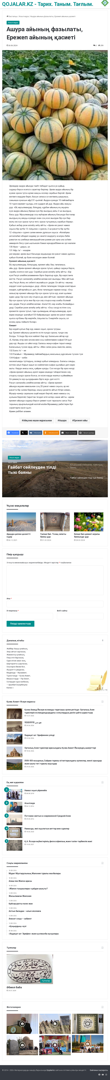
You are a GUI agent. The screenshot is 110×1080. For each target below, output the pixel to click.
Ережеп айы (81, 420)
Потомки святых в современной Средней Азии (47, 816)
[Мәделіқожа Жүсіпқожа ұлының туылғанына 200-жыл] (22, 1024)
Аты (9, 598)
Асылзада (29, 803)
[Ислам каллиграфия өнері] (87, 1024)
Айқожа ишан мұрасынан (37, 420)
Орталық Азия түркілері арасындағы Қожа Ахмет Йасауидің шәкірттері (60, 748)
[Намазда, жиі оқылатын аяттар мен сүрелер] (14, 832)
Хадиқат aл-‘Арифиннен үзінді (39, 735)
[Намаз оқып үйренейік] (14, 794)
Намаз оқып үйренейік (35, 790)
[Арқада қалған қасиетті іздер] (21, 521)
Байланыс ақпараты (99, 1070)
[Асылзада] (14, 807)
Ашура (62, 420)
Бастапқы (12, 16)
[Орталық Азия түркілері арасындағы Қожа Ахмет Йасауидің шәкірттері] (14, 751)
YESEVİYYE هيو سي (32, 722)
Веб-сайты (62, 611)
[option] (55, 468)
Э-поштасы (13, 611)
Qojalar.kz (51, 1070)
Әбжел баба (14, 987)
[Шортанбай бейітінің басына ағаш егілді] (55, 1024)
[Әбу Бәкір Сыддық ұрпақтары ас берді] (22, 1045)
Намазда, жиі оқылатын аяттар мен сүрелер (46, 828)
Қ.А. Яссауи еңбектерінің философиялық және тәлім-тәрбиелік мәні (58, 841)
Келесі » (10, 688)
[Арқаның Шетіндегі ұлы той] (55, 1045)
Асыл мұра (24, 16)
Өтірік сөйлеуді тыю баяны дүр (36, 470)
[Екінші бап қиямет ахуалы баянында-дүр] (88, 521)
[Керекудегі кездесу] (87, 1044)
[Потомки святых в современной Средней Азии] (14, 819)
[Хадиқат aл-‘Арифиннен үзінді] (14, 739)
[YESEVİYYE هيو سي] (14, 726)
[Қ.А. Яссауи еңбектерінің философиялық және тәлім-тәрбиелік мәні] (14, 845)
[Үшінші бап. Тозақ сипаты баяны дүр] (55, 521)
